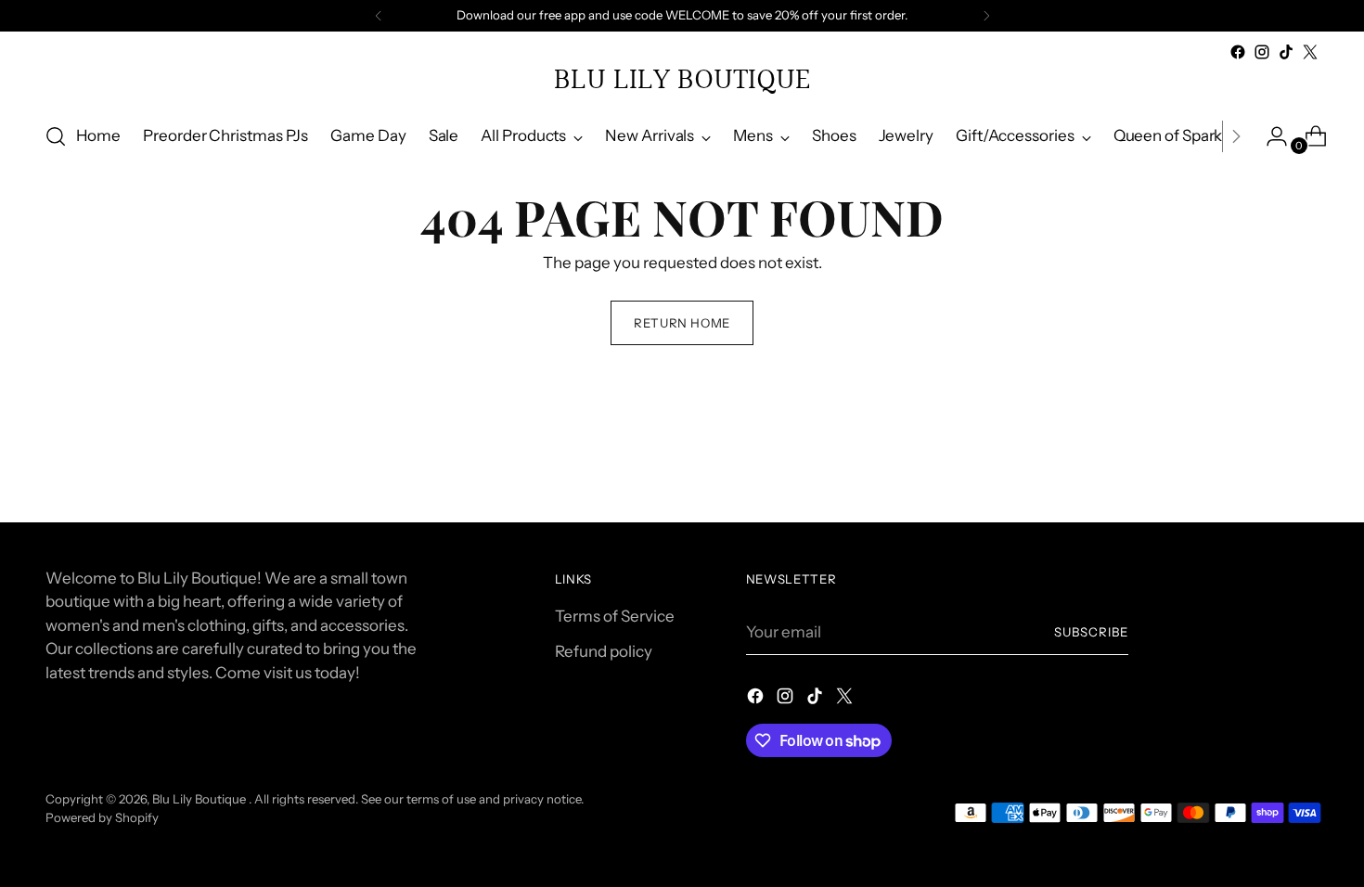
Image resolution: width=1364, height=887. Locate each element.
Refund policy (603, 651)
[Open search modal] (55, 136)
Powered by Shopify (102, 817)
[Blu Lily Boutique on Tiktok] (1286, 52)
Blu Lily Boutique (200, 798)
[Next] (986, 16)
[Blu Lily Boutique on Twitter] (1310, 52)
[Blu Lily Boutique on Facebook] (1237, 52)
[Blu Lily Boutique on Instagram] (1262, 52)
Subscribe (1091, 631)
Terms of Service (615, 616)
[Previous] (378, 16)
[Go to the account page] (1269, 136)
